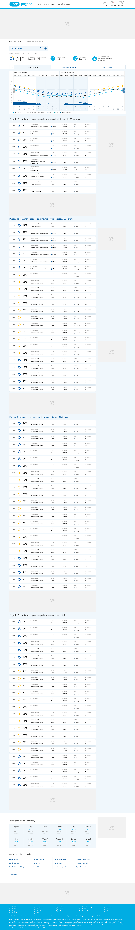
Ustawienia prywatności (57, 916)
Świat (53, 4)
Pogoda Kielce (13, 909)
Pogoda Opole (13, 911)
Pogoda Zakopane (37, 913)
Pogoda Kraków (37, 909)
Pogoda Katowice (107, 907)
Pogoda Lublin (59, 909)
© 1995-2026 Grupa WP (15, 916)
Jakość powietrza (64, 4)
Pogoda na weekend (107, 67)
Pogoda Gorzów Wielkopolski (86, 907)
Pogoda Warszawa (107, 911)
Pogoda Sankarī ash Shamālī (83, 859)
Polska (38, 4)
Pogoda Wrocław (13, 913)
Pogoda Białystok (13, 907)
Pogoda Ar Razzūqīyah (60, 859)
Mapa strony (79, 916)
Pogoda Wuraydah (59, 863)
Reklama (27, 916)
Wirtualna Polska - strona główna (14, 4)
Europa (46, 4)
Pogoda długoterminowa (69, 67)
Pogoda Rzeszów (60, 911)
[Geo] (45, 48)
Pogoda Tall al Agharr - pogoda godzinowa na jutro (31, 219)
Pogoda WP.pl (13, 41)
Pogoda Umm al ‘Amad (39, 859)
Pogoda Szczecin (83, 911)
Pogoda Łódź (82, 909)
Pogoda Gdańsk (60, 907)
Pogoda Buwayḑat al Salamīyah (62, 867)
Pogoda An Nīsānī (37, 863)
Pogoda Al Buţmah (37, 867)
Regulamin (70, 916)
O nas (35, 916)
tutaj (44, 927)
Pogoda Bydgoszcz (38, 907)
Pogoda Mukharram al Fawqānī (17, 867)
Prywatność (44, 916)
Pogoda (26, 4)
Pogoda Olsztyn (107, 909)
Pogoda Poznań (37, 911)
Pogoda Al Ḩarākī (13, 859)
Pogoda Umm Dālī (14, 863)
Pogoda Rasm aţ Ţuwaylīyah (83, 867)
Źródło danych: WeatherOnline (94, 916)
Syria (21, 41)
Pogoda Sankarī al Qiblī (82, 863)
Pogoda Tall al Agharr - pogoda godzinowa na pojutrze (33, 417)
